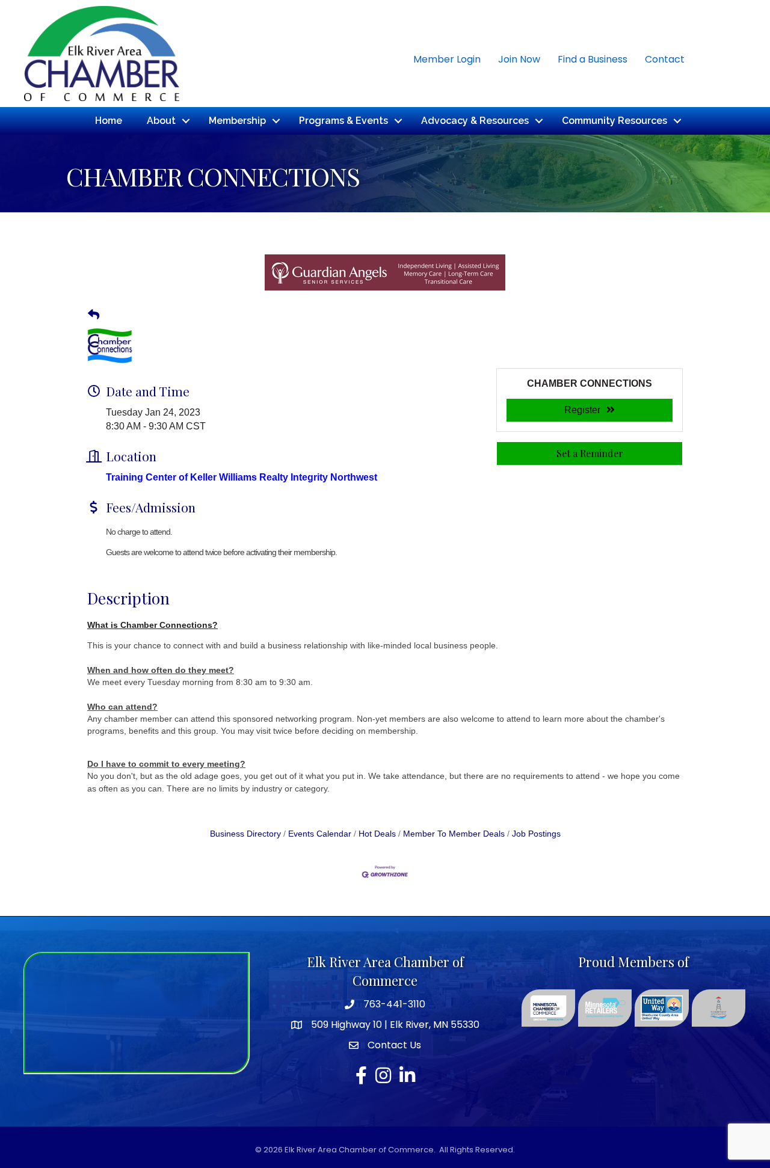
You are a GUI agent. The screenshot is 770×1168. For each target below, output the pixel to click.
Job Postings (536, 833)
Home (108, 120)
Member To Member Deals (454, 833)
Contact (665, 59)
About (161, 120)
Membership (237, 120)
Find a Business (592, 59)
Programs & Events (343, 120)
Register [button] (582, 410)
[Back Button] (93, 315)
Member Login (447, 59)
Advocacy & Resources (475, 120)
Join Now (519, 59)
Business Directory (245, 833)
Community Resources (614, 120)
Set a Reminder (589, 453)
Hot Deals (377, 833)
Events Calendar (319, 833)
